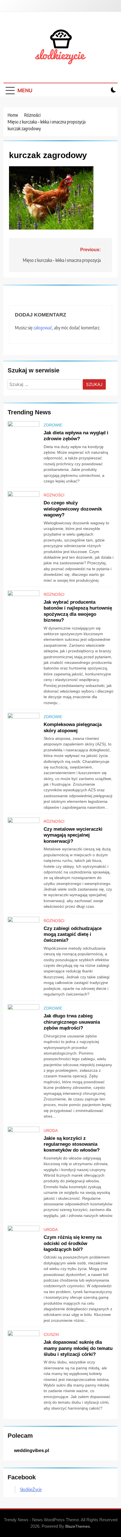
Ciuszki (51, 1334)
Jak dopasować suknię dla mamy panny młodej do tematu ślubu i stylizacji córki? (78, 1348)
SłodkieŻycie (31, 1489)
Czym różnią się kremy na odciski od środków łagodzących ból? (73, 1243)
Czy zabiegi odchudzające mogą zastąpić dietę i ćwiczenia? (73, 934)
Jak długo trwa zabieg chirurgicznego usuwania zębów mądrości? (72, 1021)
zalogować (42, 328)
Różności (54, 495)
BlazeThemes (77, 1526)
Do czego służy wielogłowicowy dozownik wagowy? (73, 508)
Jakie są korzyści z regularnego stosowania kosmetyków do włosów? (72, 1144)
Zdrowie (53, 425)
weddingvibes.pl (31, 1450)
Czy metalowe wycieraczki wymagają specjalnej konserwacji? (73, 835)
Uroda (51, 1130)
